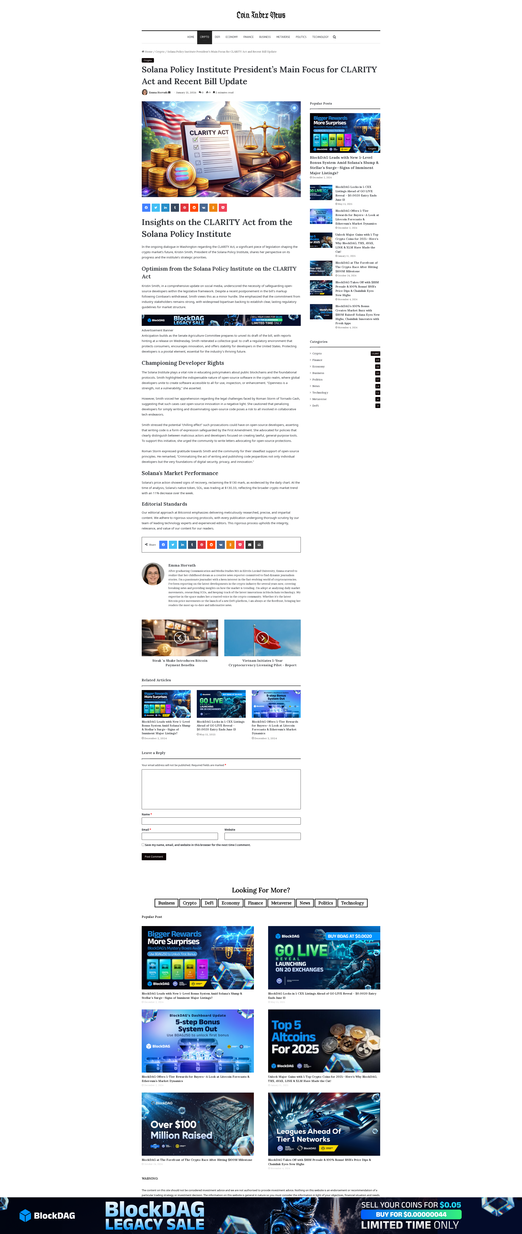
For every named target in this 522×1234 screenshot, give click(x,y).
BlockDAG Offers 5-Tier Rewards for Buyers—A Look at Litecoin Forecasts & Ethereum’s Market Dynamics (275, 727)
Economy (232, 37)
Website (230, 829)
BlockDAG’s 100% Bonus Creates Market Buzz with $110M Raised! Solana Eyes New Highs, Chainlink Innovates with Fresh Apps (357, 314)
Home (190, 37)
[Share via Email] (250, 545)
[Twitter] (156, 208)
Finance (248, 37)
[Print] (259, 545)
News (316, 386)
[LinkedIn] (165, 208)
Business (265, 37)
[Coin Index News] (261, 15)
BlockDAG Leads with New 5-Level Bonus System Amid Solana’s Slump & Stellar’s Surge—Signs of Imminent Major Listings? (166, 727)
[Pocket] (223, 208)
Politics (301, 37)
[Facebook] (146, 208)
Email (146, 829)
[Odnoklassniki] (213, 208)
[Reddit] (194, 208)
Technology (320, 37)
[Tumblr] (175, 208)
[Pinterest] (184, 208)
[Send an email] (169, 92)
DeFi (217, 37)
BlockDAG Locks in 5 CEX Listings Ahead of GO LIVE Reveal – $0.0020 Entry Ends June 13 (220, 725)
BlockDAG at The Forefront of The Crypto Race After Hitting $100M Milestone (356, 267)
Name (147, 814)
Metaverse (283, 37)
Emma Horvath (158, 92)
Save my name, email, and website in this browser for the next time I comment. (198, 845)
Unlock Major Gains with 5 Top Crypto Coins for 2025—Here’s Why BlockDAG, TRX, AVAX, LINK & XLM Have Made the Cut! (356, 243)
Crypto (204, 37)
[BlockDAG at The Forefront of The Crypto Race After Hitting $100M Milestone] (321, 268)
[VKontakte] (204, 208)
